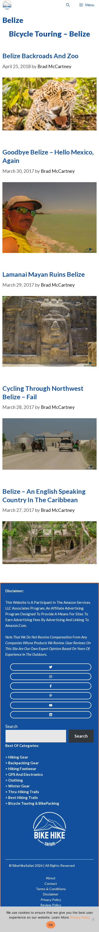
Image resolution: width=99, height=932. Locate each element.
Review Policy (50, 905)
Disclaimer (50, 894)
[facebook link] (50, 686)
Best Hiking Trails (23, 797)
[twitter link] (50, 667)
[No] (93, 919)
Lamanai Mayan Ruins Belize (43, 274)
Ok (51, 925)
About (51, 878)
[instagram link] (50, 676)
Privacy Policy (51, 900)
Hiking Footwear (22, 768)
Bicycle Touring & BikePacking (33, 803)
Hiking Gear (18, 757)
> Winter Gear (17, 786)
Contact (50, 883)
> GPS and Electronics (24, 774)
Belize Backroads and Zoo (40, 56)
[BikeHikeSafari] (7, 5)
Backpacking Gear (23, 763)
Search (11, 726)
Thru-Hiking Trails (23, 792)
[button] (67, 5)
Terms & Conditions (51, 889)
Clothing (15, 780)
